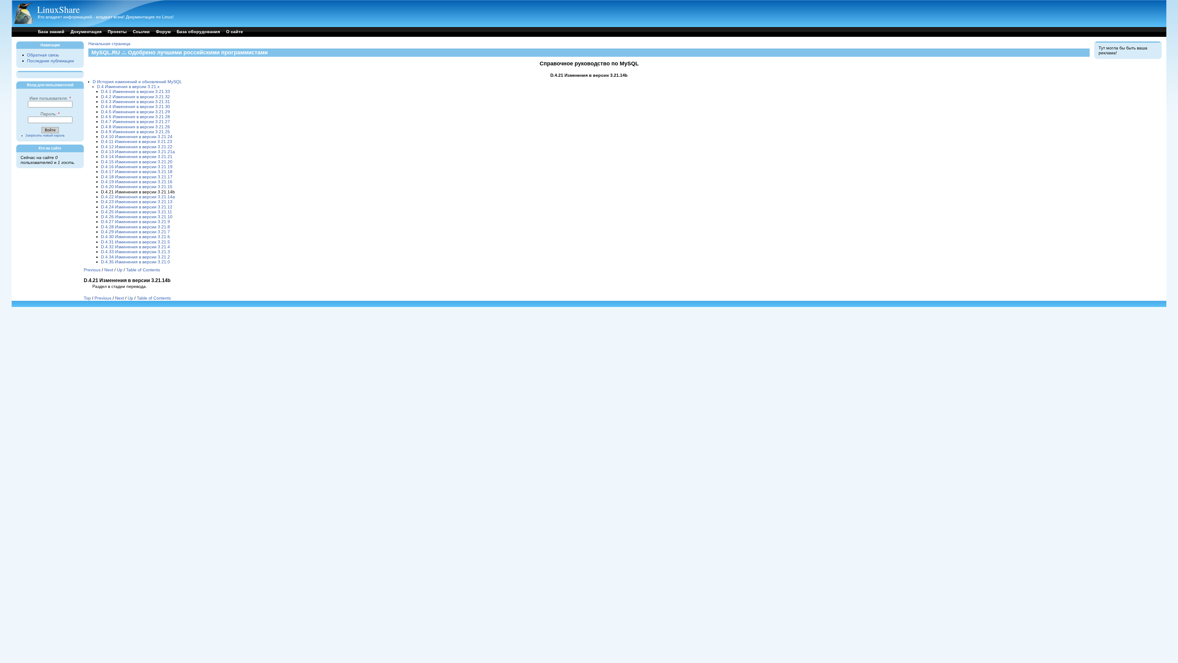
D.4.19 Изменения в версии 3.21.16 (136, 182)
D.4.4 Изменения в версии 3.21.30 (135, 106)
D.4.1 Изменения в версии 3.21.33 (135, 91)
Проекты (117, 31)
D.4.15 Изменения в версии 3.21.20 (136, 162)
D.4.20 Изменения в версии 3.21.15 (136, 186)
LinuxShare (58, 9)
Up (119, 270)
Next (108, 270)
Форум (163, 31)
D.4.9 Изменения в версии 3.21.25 (135, 132)
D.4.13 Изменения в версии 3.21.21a (138, 151)
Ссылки (141, 31)
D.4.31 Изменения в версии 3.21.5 (135, 242)
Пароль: (50, 114)
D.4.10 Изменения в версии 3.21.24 (136, 136)
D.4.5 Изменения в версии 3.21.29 (135, 112)
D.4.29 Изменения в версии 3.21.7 (135, 232)
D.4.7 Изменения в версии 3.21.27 (135, 121)
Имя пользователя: (50, 98)
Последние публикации (50, 61)
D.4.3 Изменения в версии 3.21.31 (135, 101)
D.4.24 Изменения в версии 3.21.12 (136, 207)
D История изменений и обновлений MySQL (137, 81)
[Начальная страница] (24, 22)
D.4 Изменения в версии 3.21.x (128, 86)
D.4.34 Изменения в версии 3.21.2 (135, 257)
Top (87, 298)
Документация (86, 31)
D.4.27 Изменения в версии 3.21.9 (135, 221)
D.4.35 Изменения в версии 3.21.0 (135, 262)
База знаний (51, 31)
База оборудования (198, 31)
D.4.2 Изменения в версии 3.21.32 (135, 97)
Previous (92, 270)
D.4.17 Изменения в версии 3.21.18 (136, 171)
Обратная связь (43, 55)
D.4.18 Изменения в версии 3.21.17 (136, 177)
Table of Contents (143, 270)
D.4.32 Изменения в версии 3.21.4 (135, 247)
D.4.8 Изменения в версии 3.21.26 (135, 127)
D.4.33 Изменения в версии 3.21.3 (135, 252)
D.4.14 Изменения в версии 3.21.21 (136, 156)
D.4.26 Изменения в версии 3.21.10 (136, 217)
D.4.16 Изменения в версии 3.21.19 (136, 167)
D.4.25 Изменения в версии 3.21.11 (136, 212)
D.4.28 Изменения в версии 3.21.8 (135, 227)
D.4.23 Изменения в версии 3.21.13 (136, 202)
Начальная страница (109, 43)
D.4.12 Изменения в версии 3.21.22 (136, 147)
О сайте (234, 31)
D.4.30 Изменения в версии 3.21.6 (135, 237)
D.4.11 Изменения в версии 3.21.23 (136, 141)
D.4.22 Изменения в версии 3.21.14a (138, 197)
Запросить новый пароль (45, 135)
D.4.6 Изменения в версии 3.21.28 (135, 116)
